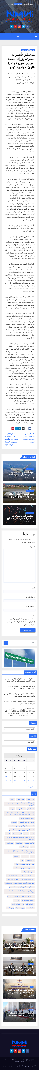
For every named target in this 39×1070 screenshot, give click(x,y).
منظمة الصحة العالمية (28, 900)
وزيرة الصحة (10, 908)
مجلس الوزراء (30, 860)
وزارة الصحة (30, 908)
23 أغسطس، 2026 (27, 950)
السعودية (14, 822)
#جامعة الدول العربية (29, 79)
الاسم (33, 588)
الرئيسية (34, 1066)
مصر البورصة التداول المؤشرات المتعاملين (21, 887)
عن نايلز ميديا (26, 1066)
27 (15, 781)
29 (6, 781)
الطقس (26, 833)
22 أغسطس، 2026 (27, 973)
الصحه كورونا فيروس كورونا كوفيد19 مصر (21, 830)
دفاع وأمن (31, 964)
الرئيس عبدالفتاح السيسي (26, 818)
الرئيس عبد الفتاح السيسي (26, 822)
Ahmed (32, 701)
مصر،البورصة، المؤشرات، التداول (24, 864)
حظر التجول (19, 843)
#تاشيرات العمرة (30, 76)
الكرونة (8, 833)
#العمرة (10, 73)
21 (10, 776)
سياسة (31, 941)
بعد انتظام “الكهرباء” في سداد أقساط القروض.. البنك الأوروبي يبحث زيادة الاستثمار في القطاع (11, 439)
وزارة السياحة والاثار (18, 904)
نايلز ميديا (16, 900)
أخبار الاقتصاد (30, 799)
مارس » (31, 787)
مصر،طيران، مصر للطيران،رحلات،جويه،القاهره (20, 875)
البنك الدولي (30, 809)
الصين (32, 833)
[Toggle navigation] (18, 36)
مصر (22, 860)
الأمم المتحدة (20, 799)
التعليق (33, 547)
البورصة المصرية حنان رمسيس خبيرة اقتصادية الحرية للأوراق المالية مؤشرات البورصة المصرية (20, 813)
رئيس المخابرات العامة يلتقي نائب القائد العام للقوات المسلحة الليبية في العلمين (19, 970)
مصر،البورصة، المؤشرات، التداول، (24, 868)
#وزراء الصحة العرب (29, 82)
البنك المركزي (21, 809)
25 (24, 781)
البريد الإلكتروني (30, 597)
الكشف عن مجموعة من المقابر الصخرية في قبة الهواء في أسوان (19, 518)
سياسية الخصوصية (8, 1066)
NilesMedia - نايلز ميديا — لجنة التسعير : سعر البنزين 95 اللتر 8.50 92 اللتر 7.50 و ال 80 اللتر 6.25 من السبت (19, 711)
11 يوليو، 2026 (28, 1018)
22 (6, 776)
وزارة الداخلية (30, 904)
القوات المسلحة (17, 833)
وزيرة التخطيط (20, 908)
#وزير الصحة (17, 82)
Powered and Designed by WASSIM (15, 1060)
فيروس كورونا (24, 847)
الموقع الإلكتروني (30, 606)
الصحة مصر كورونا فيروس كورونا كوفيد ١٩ (21, 826)
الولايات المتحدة (29, 843)
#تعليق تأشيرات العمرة (16, 76)
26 (19, 781)
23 (33, 781)
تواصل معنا (18, 1066)
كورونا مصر (25, 856)
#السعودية (17, 73)
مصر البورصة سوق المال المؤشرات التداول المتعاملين (21, 891)
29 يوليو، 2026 (28, 996)
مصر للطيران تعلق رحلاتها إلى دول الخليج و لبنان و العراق (21, 496)
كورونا (32, 856)
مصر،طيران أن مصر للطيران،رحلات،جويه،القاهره (19, 883)
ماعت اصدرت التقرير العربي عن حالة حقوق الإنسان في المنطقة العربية (20, 992)
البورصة (12, 809)
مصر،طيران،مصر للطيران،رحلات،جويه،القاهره (20, 879)
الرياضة (31, 1009)
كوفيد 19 (16, 856)
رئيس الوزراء (10, 843)
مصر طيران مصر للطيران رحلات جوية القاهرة (20, 896)
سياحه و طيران (25, 50)
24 (29, 781)
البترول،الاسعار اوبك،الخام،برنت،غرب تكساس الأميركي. (20, 804)
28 (10, 781)
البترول (12, 799)
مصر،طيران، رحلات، (28, 871)
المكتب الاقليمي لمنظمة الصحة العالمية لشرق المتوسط (20, 838)
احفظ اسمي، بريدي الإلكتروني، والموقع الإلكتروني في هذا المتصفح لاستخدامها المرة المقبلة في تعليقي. (21, 622)
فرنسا (32, 847)
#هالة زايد (17, 79)
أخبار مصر (32, 50)
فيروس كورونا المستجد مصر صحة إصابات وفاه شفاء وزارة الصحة (20, 851)
